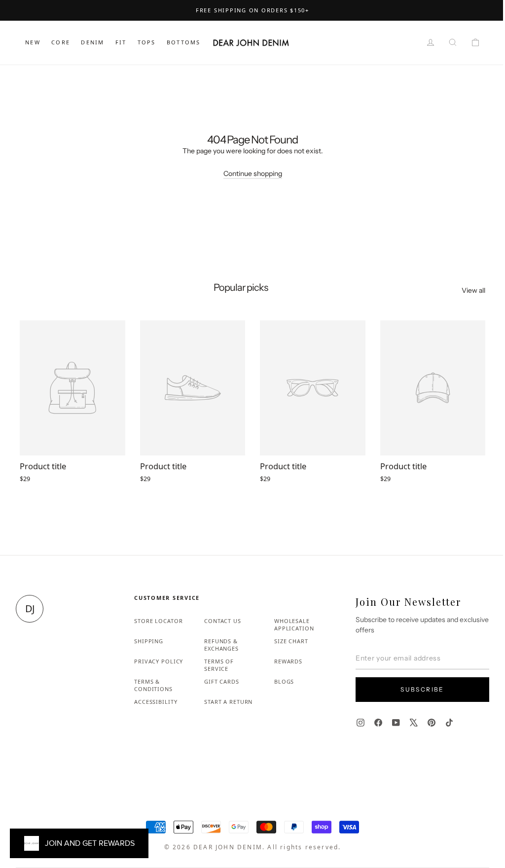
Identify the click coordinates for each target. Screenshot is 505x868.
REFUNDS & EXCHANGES (221, 644)
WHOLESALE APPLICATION (294, 624)
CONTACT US (222, 621)
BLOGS (284, 681)
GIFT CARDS (221, 681)
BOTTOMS (183, 42)
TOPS (147, 42)
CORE (60, 42)
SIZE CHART (291, 641)
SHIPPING (148, 641)
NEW (32, 42)
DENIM (92, 42)
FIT (121, 42)
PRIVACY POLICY (158, 661)
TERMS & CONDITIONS (153, 685)
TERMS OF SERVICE (219, 665)
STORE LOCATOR (158, 621)
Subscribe (422, 689)
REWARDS (288, 661)
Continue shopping (252, 173)
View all (473, 290)
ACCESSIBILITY (155, 701)
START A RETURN (228, 701)
